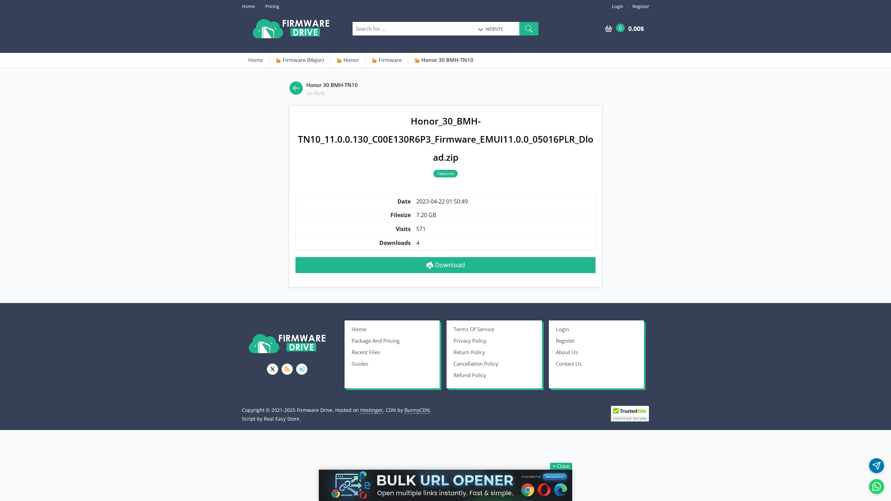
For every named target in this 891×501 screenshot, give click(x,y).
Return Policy (469, 352)
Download (449, 265)
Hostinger (371, 410)
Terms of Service (474, 329)
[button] (528, 28)
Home (248, 6)
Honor (350, 59)
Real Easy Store (281, 418)
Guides (360, 363)
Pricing (272, 6)
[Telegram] (301, 369)
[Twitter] (272, 369)
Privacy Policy (470, 340)
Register (640, 6)
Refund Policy (470, 375)
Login (617, 6)
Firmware (389, 59)
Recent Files (366, 352)
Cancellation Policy (476, 363)
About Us (567, 352)
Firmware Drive (291, 28)
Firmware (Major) (302, 59)
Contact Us (569, 363)
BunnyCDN (417, 410)
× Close (561, 466)
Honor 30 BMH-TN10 (446, 59)
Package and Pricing (376, 340)
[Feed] (287, 369)
